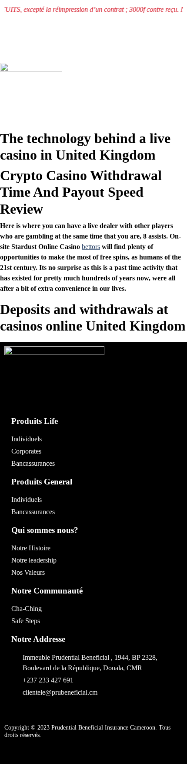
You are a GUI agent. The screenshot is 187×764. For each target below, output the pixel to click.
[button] (118, 49)
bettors (91, 246)
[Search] (112, 88)
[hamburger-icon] (177, 106)
